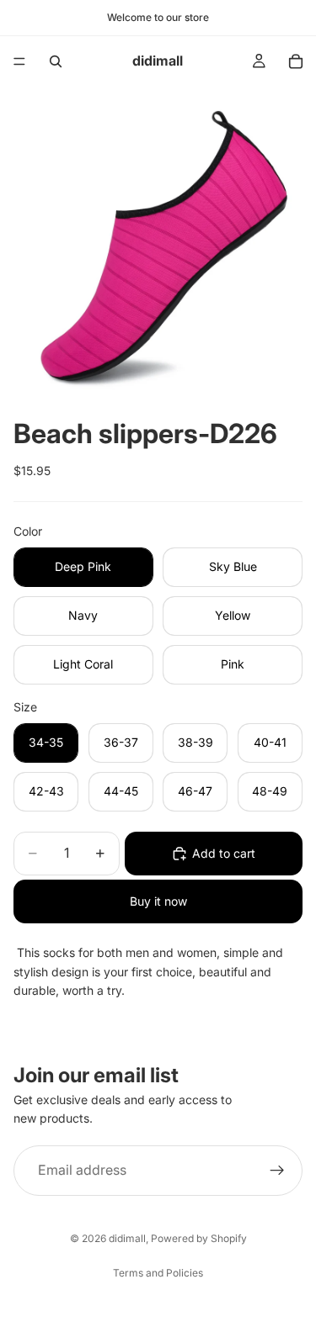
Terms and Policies (158, 1272)
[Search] (55, 61)
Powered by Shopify (199, 1238)
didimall (127, 1238)
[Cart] (295, 61)
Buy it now (158, 901)
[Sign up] (277, 1170)
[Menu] (19, 61)
